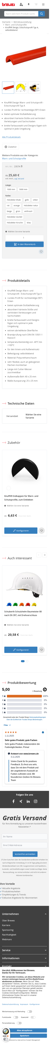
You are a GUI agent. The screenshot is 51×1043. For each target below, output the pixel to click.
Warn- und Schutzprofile (16, 24)
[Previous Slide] (38, 555)
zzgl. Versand (19, 178)
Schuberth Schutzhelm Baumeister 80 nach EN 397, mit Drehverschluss (23, 613)
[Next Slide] (44, 555)
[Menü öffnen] (43, 4)
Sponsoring (7, 930)
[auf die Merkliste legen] (41, 251)
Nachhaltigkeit (9, 934)
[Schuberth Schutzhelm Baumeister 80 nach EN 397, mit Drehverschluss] (24, 588)
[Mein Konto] (21, 4)
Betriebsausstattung (22, 22)
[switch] (5, 1039)
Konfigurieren (22, 530)
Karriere (6, 925)
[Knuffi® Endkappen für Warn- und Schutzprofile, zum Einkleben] (24, 472)
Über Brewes (8, 920)
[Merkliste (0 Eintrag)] (28, 4)
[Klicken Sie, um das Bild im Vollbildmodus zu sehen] (24, 56)
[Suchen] (41, 14)
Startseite (6, 22)
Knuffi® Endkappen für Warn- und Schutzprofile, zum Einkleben (21, 498)
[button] (24, 914)
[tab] (23, 661)
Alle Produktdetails (11, 137)
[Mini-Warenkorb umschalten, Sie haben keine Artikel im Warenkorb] (36, 4)
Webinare (7, 939)
